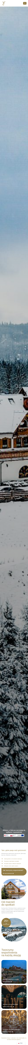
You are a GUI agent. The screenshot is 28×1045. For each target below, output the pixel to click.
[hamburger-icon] (25, 3)
